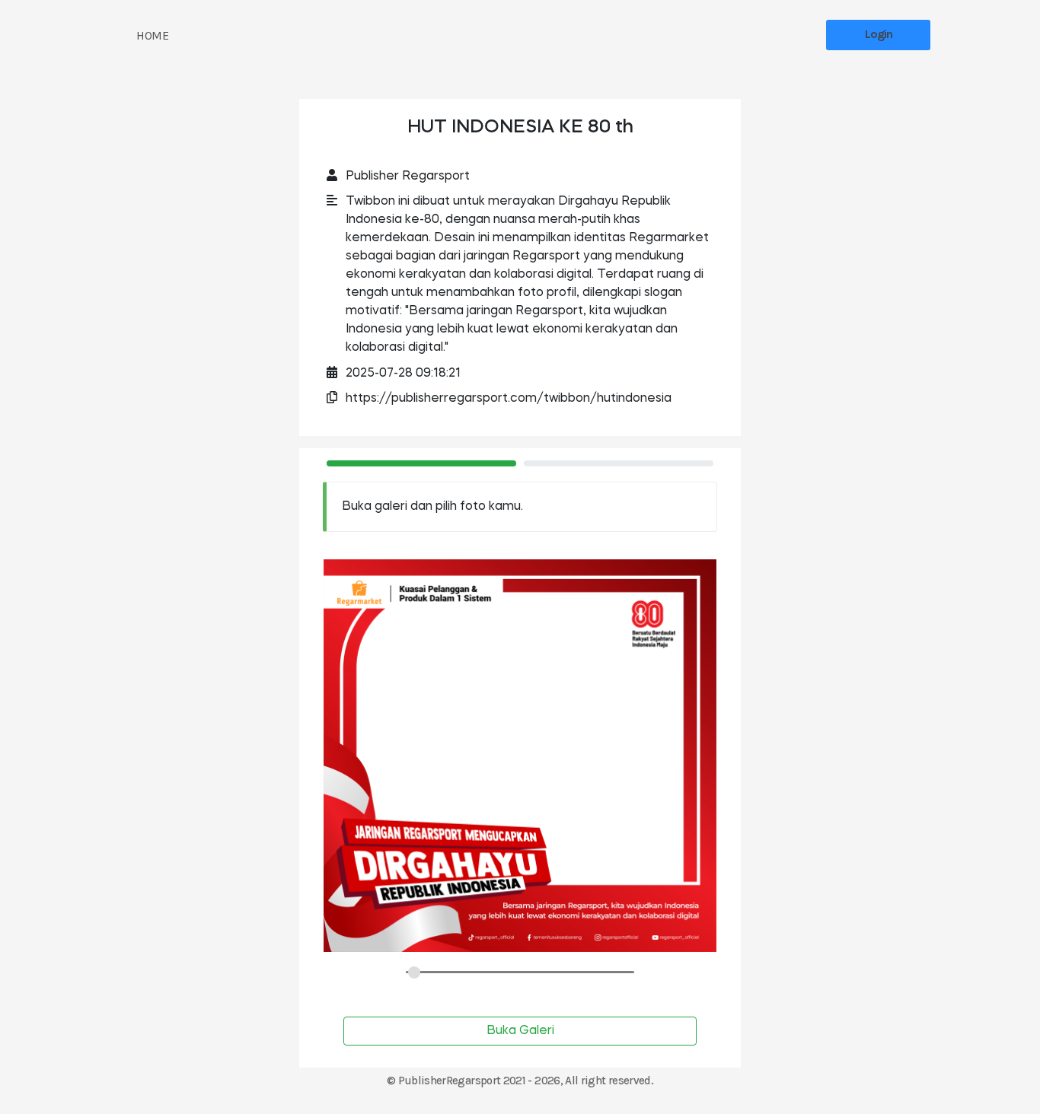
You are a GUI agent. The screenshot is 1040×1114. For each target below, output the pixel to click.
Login (878, 34)
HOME (152, 35)
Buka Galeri (520, 1031)
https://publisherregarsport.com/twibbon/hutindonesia (509, 399)
